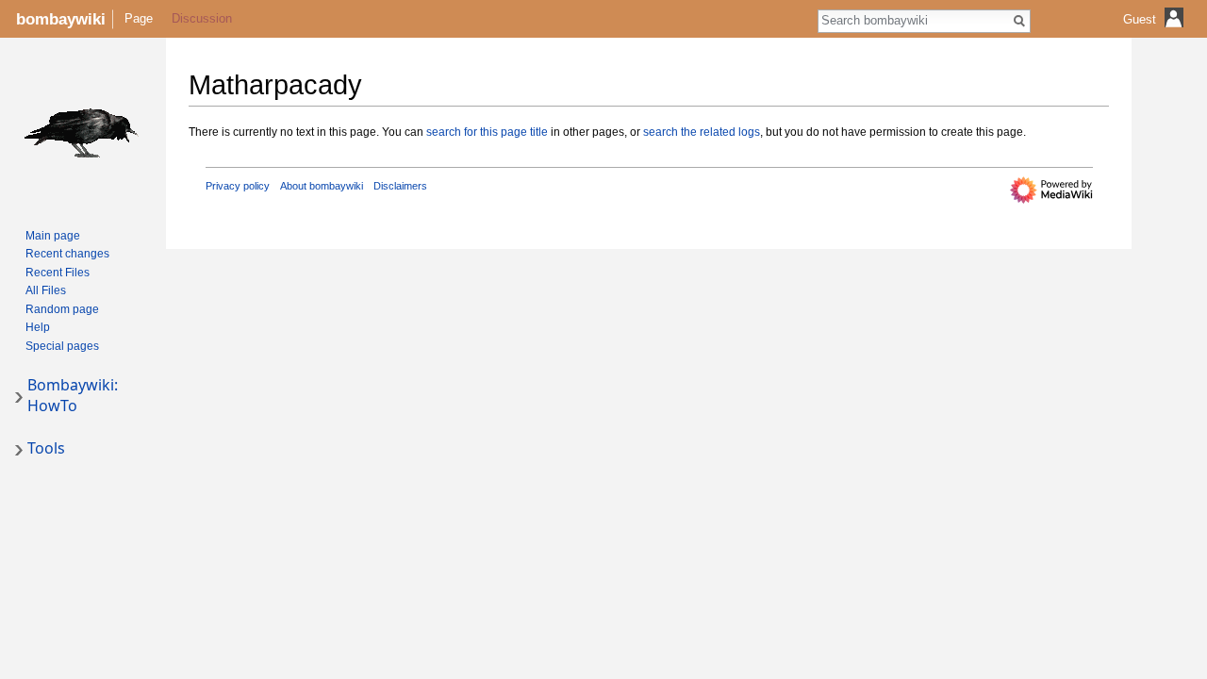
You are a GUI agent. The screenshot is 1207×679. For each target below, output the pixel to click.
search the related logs (701, 132)
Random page (62, 309)
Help (37, 327)
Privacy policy (238, 185)
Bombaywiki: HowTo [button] (72, 395)
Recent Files (57, 272)
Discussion (202, 18)
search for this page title (487, 132)
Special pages (62, 346)
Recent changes (67, 253)
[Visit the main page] (83, 128)
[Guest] (1155, 33)
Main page (52, 235)
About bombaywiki (321, 185)
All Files (45, 290)
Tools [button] (46, 448)
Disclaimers (400, 185)
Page (138, 18)
